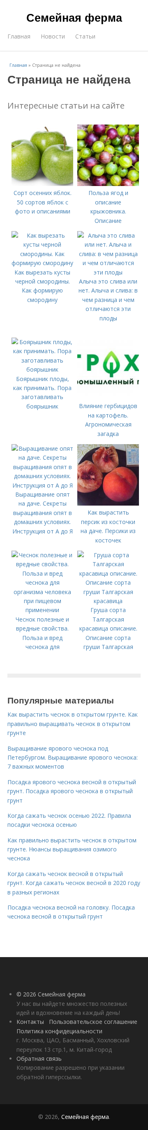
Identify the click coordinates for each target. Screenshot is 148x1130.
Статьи (85, 36)
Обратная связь (39, 1058)
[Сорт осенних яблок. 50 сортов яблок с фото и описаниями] (42, 184)
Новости (53, 36)
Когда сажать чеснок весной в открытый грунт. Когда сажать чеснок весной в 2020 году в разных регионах (73, 883)
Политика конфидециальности (59, 1031)
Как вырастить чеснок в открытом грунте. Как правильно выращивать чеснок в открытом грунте (72, 723)
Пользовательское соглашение (93, 1022)
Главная (18, 36)
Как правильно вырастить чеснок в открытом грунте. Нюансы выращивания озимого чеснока (71, 849)
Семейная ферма (74, 17)
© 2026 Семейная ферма (51, 994)
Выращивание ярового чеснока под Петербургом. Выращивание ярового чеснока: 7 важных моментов (72, 757)
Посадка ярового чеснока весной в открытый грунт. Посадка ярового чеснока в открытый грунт (71, 791)
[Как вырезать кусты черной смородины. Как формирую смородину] (42, 263)
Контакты (30, 1022)
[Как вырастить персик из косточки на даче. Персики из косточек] (108, 503)
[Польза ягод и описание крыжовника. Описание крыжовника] (108, 184)
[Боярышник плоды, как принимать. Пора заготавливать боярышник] (42, 369)
